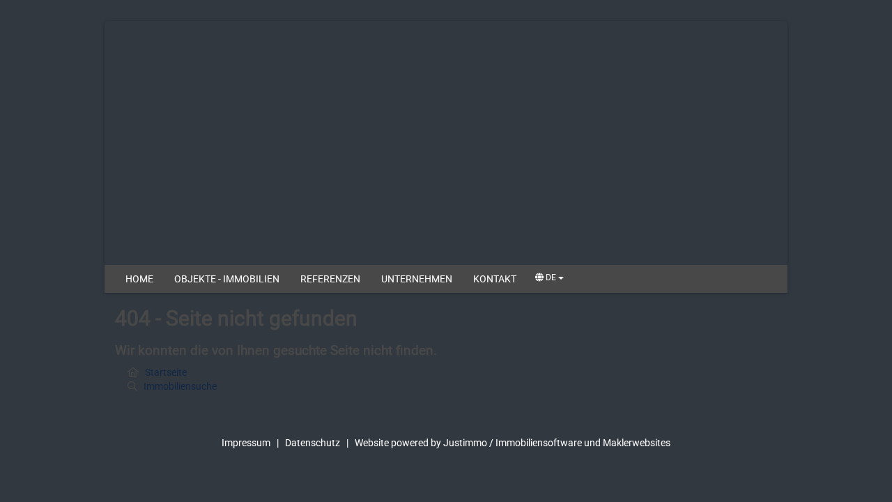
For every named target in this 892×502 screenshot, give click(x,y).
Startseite (166, 372)
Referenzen (330, 278)
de (551, 277)
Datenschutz (312, 442)
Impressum (246, 442)
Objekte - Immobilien (226, 278)
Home (139, 278)
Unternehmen (416, 278)
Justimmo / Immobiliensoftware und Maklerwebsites (556, 442)
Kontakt (494, 278)
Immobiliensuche (180, 386)
